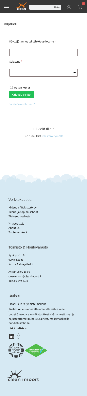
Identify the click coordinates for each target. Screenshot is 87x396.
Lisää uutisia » (17, 328)
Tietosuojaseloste (19, 216)
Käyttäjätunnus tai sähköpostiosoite (38, 41)
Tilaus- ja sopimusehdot (23, 212)
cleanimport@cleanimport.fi (24, 276)
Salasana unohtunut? (22, 104)
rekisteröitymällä (53, 136)
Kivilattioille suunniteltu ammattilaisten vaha (36, 309)
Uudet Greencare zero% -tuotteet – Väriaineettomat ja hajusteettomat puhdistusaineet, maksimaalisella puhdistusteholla (41, 318)
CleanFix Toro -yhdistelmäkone (27, 304)
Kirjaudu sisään (21, 94)
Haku (56, 7)
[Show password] (74, 73)
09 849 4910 (21, 281)
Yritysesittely (16, 223)
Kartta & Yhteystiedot (20, 264)
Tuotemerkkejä (17, 232)
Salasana (21, 61)
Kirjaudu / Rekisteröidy (22, 207)
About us (13, 228)
